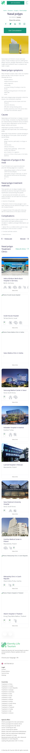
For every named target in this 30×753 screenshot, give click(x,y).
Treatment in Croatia (7, 686)
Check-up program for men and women (13, 722)
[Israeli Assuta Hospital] (15, 312)
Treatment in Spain (7, 705)
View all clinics (21, 249)
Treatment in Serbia (7, 701)
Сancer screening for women (10, 729)
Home (5, 10)
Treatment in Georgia (7, 690)
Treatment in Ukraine (7, 713)
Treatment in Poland (7, 699)
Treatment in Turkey (7, 709)
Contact (4, 669)
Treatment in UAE (6, 711)
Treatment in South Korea (9, 703)
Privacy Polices (6, 671)
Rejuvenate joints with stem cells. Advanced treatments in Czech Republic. (14, 738)
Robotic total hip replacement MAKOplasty (13, 733)
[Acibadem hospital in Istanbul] (15, 424)
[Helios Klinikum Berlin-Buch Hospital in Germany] (15, 275)
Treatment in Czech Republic (10, 688)
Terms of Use (5, 673)
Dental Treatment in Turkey (9, 735)
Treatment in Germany (8, 692)
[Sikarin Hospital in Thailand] (15, 610)
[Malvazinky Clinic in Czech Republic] (15, 573)
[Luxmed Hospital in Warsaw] (15, 461)
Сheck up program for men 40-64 (11, 726)
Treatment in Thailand (8, 707)
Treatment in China (7, 684)
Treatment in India (7, 693)
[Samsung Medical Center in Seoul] (15, 386)
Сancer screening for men (9, 727)
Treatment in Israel (7, 695)
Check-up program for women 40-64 (12, 724)
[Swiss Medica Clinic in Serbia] (15, 349)
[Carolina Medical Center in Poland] (15, 535)
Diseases (10, 10)
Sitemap (4, 675)
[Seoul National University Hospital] (15, 498)
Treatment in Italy (6, 697)
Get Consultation (15, 3)
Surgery (16, 10)
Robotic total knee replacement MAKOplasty (14, 731)
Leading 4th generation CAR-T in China (12, 741)
